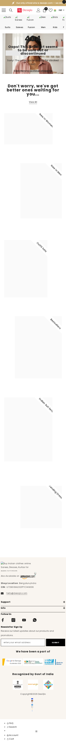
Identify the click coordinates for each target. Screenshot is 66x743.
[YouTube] (24, 620)
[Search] (11, 10)
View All (33, 102)
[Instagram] (13, 620)
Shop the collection (17, 153)
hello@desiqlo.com (16, 593)
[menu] (4, 10)
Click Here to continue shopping (33, 70)
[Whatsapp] (35, 620)
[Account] (38, 10)
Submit (55, 642)
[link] (12, 726)
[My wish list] (50, 10)
